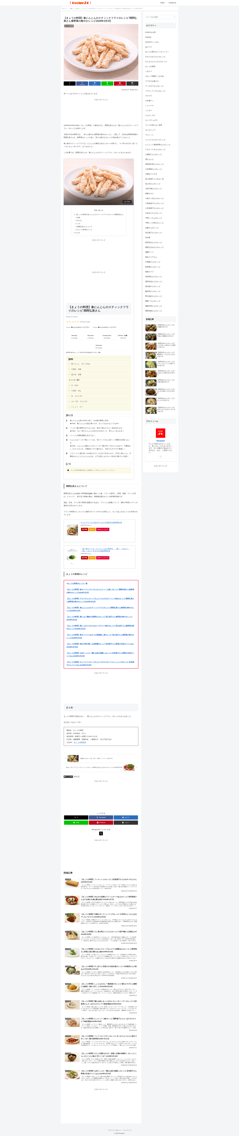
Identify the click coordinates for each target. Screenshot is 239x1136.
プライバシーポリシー (114, 1130)
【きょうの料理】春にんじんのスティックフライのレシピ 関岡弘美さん (99, 214)
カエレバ (89, 525)
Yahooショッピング (102, 529)
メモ (78, 223)
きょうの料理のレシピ (84, 229)
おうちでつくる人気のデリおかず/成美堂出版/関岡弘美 (101, 523)
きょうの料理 (69, 776)
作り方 (79, 220)
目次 (96, 210)
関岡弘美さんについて (84, 226)
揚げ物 (77, 776)
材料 (78, 217)
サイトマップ (127, 1130)
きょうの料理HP (80, 742)
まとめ (77, 232)
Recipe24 (161, 441)
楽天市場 (84, 529)
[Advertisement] (101, 110)
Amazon (92, 529)
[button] (132, 83)
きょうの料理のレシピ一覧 (77, 583)
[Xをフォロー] (101, 833)
